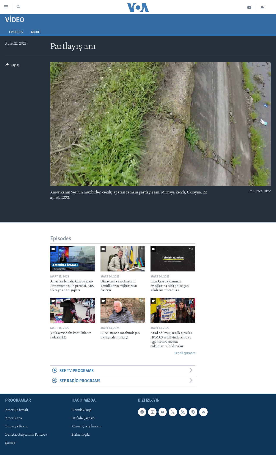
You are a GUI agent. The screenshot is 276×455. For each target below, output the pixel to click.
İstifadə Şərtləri (83, 418)
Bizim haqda (81, 435)
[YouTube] (249, 7)
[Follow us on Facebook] (142, 412)
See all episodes (184, 353)
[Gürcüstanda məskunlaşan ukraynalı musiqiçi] (122, 310)
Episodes (16, 32)
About (36, 32)
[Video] (262, 7)
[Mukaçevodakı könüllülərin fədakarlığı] (72, 310)
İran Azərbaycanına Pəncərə (26, 435)
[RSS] (183, 412)
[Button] (12, 66)
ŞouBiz (10, 443)
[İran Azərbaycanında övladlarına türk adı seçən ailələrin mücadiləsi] (173, 258)
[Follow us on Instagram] (152, 412)
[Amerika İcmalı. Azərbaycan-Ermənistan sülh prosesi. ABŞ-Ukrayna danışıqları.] (72, 258)
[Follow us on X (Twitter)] (173, 412)
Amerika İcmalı (16, 410)
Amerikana (13, 418)
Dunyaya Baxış (16, 427)
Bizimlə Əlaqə (81, 410)
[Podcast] (193, 412)
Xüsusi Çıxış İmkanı (86, 427)
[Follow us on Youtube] (162, 412)
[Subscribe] (203, 412)
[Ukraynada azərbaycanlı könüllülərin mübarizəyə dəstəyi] (122, 258)
